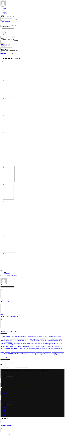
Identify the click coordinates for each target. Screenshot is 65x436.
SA (52, 352)
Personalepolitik (23, 352)
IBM (6, 343)
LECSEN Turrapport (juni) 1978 (9, 331)
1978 (5, 53)
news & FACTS (20, 350)
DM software (55, 339)
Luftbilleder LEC (47, 348)
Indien (29, 343)
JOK (1, 284)
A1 (27, 336)
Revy (44, 352)
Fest (17, 340)
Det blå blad (24, 339)
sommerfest (21, 353)
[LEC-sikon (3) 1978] (7, 298)
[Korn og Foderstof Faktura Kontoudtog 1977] (4, 382)
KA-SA (62, 343)
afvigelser (39, 336)
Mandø (62, 348)
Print (31, 352)
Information (35, 343)
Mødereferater (9, 350)
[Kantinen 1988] (4, 391)
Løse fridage (54, 348)
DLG (43, 339)
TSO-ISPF (55, 354)
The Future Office (38, 354)
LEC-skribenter (11, 348)
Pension (14, 352)
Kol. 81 (12, 344)
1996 (4, 416)
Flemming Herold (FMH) (26, 340)
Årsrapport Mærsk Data (11, 357)
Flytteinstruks (35, 340)
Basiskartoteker (59, 336)
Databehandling (5, 339)
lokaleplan (39, 348)
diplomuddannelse (36, 339)
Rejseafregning (40, 352)
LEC (49, 344)
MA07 (57, 348)
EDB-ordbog (3, 340)
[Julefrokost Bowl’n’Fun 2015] (4, 399)
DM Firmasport (51, 339)
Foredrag (41, 340)
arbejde (52, 336)
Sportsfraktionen (39, 353)
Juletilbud (57, 343)
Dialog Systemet (31, 339)
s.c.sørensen (49, 352)
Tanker (16, 354)
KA (60, 343)
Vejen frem (37, 355)
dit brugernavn (15, 17)
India (27, 343)
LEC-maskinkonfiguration (12, 346)
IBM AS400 (12, 343)
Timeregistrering (48, 354)
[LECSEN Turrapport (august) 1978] (7, 312)
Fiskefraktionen (20, 340)
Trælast (53, 354)
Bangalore (55, 336)
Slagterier (18, 353)
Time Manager (43, 354)
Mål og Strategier (53, 349)
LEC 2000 (20, 348)
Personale (19, 352)
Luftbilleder (43, 348)
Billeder (4, 10)
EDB (63, 339)
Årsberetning (2, 357)
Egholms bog (12, 340)
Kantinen (3, 344)
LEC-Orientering (6, 273)
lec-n (28, 346)
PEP (16, 352)
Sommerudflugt (33, 353)
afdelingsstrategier (30, 336)
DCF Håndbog (10, 339)
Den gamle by (14, 339)
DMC (45, 339)
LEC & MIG (53, 344)
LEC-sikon (5, 348)
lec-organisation (41, 346)
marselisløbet (2, 349)
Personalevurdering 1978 (7, 425)
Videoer (4, 12)
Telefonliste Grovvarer (24, 354)
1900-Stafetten (24, 336)
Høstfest (3, 343)
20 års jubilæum (7, 336)
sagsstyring (61, 352)
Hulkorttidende (57, 341)
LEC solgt (33, 348)
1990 (4, 413)
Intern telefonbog (44, 343)
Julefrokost (53, 343)
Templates (33, 354)
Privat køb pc (34, 352)
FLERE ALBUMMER (19, 286)
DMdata (47, 339)
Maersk (59, 348)
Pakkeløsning (2, 352)
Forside (4, 8)
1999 (4, 410)
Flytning (32, 340)
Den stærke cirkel (19, 339)
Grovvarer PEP (28, 341)
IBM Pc (15, 343)
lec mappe (27, 348)
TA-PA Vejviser (9, 354)
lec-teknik (16, 348)
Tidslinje (4, 9)
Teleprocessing (30, 354)
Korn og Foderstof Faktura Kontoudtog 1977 (12, 385)
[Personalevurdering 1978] (4, 423)
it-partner (49, 343)
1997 (4, 412)
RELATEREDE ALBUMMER (7, 286)
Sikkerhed (14, 353)
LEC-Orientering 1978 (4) (12, 275)
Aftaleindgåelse (35, 336)
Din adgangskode (15, 19)
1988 (4, 407)
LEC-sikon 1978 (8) (6, 434)
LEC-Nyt (31, 346)
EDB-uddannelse (7, 340)
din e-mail (14, 25)
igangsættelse (24, 343)
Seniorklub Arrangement (8, 353)
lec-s (60, 346)
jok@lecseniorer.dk (9, 373)
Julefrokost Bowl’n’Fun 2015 (8, 402)
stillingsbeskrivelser (55, 353)
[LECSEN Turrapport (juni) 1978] (7, 327)
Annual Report (44, 336)
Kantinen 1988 (4, 393)
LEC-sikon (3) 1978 (6, 301)
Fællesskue (48, 340)
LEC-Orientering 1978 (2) (11, 276)
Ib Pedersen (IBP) (19, 343)
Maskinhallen (7, 349)
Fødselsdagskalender (53, 340)
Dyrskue (61, 339)
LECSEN (30, 348)
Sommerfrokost (26, 353)
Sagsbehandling (56, 352)
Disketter (40, 339)
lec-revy (58, 346)
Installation (38, 343)
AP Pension (49, 336)
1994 (4, 415)
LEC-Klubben (6, 346)
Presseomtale (28, 352)
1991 (4, 409)
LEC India (23, 348)
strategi (59, 353)
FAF (15, 340)
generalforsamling (59, 340)
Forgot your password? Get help (7, 44)
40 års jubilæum (19, 336)
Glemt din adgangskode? (5, 21)
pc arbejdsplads (10, 352)
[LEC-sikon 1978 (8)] (4, 431)
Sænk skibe (5, 354)
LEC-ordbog (36, 346)
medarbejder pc (18, 349)
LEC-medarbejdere (22, 346)
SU (2, 354)
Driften (58, 339)
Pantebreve (6, 352)
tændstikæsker (60, 354)
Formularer (44, 340)
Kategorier (5, 13)
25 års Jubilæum (13, 336)
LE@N (47, 344)
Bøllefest (43, 338)
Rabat (37, 352)
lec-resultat (55, 346)
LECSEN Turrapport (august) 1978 (10, 316)
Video (51, 356)
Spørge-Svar (44, 353)
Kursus (31, 344)
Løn (51, 348)
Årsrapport (6, 357)
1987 (4, 411)
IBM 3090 (8, 343)
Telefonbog (19, 354)
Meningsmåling (34, 349)
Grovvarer (9, 342)
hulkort (53, 341)
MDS (14, 349)
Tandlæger (13, 354)
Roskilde (46, 352)
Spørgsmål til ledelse (49, 353)
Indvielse (32, 343)
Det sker (27, 339)
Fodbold (38, 340)
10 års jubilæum (3, 336)
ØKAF (16, 357)
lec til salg (36, 348)
